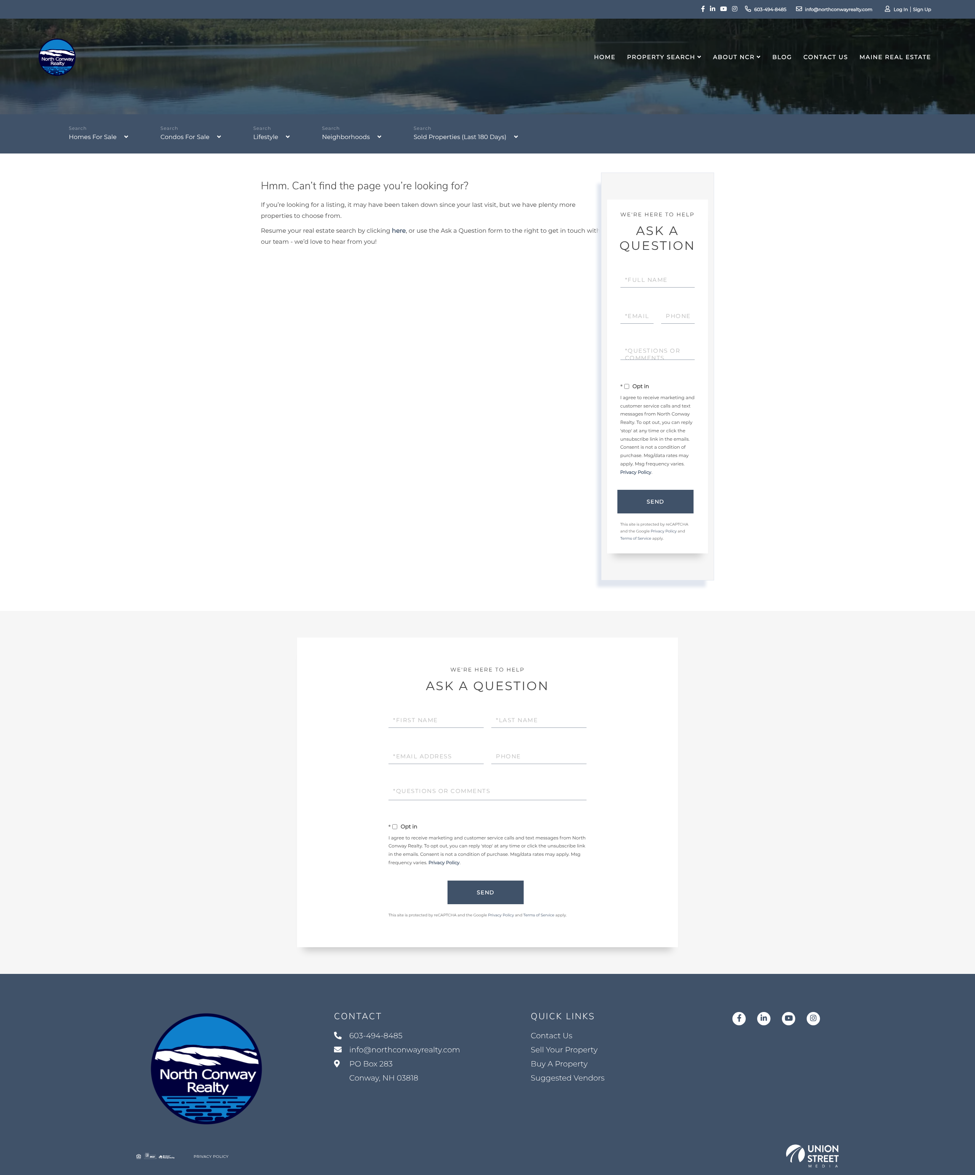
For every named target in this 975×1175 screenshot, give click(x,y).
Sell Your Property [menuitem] (564, 1050)
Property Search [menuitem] (661, 57)
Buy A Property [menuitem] (559, 1064)
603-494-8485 (770, 10)
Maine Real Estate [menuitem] (895, 57)
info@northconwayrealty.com (839, 10)
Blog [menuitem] (782, 57)
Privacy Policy (636, 472)
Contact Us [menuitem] (826, 57)
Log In (900, 10)
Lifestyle (265, 137)
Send (656, 501)
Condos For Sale (184, 137)
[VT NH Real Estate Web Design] (812, 1156)
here (399, 231)
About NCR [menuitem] (734, 57)
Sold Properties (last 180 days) (460, 137)
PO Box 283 (382, 1071)
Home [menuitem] (605, 57)
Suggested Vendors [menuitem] (568, 1078)
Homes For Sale (93, 137)
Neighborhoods (346, 137)
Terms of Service (636, 538)
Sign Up (922, 10)
